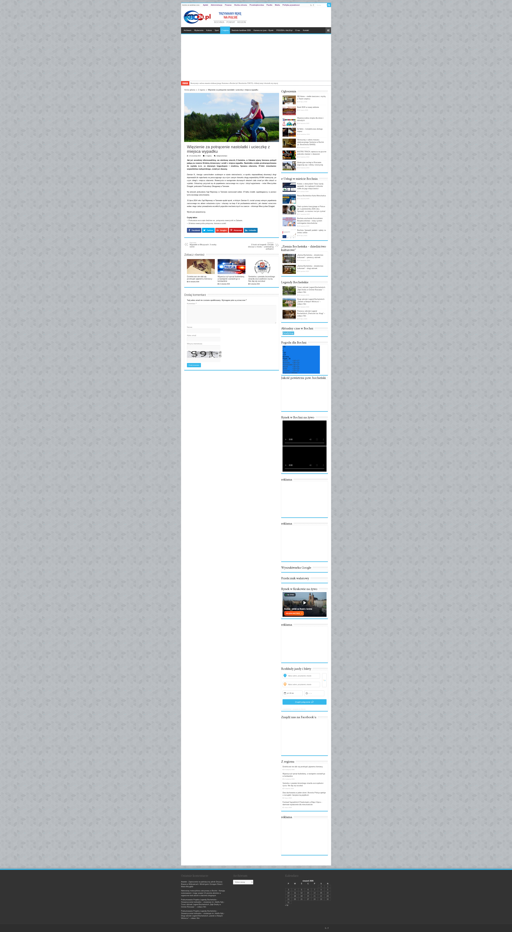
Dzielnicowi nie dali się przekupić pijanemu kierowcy (199, 277)
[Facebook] (313, 5)
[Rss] (311, 5)
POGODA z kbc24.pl (284, 30)
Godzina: (288, 333)
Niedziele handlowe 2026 (241, 30)
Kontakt (306, 30)
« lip (286, 905)
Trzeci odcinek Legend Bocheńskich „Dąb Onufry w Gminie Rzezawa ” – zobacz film (311, 289)
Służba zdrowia (240, 5)
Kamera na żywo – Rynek (263, 30)
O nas (297, 30)
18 (295, 896)
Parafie (269, 5)
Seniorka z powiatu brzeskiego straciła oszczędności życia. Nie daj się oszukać (261, 278)
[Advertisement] (256, 61)
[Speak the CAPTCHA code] (220, 355)
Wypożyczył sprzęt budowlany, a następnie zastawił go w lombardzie (231, 278)
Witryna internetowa (194, 344)
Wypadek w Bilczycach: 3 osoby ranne (203, 245)
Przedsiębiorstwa (257, 5)
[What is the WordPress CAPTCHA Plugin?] (202, 354)
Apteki (205, 5)
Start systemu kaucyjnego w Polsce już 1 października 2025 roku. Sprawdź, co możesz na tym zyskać (311, 208)
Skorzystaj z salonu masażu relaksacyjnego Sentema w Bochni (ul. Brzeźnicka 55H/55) (310, 142)
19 (301, 896)
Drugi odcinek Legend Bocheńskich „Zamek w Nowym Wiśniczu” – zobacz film (310, 301)
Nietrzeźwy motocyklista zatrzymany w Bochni (199, 891)
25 (295, 899)
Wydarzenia (198, 30)
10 (288, 893)
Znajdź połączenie (302, 702)
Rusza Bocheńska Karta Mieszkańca (311, 196)
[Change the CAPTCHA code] (220, 352)
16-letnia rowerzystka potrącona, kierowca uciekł (207, 223)
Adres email (191, 335)
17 (288, 896)
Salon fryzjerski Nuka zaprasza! (201, 83)
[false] (324, 680)
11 (295, 893)
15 (321, 893)
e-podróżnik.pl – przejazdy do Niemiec (294, 709)
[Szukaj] (329, 5)
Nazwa (189, 327)
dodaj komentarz (222, 156)
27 (308, 899)
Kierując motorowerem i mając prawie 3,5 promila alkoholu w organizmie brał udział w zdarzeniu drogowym (203, 893)
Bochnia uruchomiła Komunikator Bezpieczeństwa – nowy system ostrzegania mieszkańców (310, 220)
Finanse (228, 5)
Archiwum (187, 30)
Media (277, 5)
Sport (217, 30)
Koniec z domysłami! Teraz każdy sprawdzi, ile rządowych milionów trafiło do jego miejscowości (310, 186)
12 (301, 893)
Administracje (216, 5)
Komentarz (192, 304)
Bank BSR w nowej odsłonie (308, 107)
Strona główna (189, 90)
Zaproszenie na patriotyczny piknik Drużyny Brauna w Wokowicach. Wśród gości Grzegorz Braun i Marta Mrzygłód (202, 884)
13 (308, 893)
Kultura (209, 30)
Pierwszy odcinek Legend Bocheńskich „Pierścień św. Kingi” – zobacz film (311, 313)
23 (328, 896)
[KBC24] (215, 16)
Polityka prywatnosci (291, 5)
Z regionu (225, 30)
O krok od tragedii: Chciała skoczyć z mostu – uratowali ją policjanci (261, 246)
